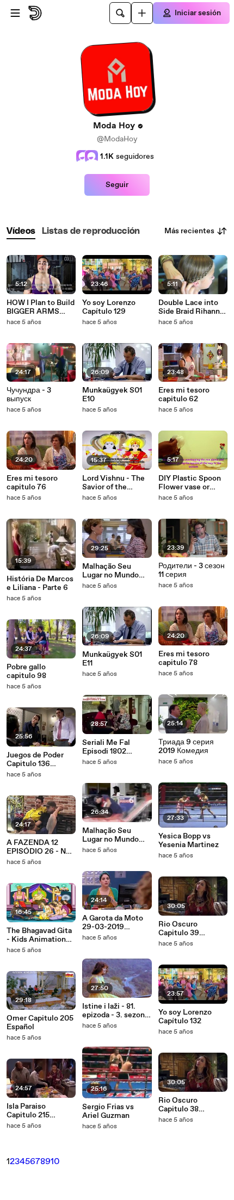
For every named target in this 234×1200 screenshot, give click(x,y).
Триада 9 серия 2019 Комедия (186, 746)
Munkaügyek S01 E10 (112, 394)
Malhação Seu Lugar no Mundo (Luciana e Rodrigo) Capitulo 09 (116, 571)
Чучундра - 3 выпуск (29, 394)
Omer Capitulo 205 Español (40, 1022)
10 (55, 1161)
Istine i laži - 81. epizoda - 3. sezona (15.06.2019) (115, 1010)
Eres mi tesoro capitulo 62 (184, 394)
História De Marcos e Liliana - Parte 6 (40, 583)
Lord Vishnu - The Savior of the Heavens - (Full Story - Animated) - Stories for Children (116, 483)
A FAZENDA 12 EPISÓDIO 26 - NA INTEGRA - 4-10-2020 (39, 847)
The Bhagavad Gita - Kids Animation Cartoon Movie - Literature (39, 935)
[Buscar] (120, 13)
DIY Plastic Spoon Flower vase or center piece (189, 483)
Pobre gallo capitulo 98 (26, 671)
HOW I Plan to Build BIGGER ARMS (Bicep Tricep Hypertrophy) (41, 307)
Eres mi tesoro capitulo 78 (184, 658)
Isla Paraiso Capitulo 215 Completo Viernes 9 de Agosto (39, 1111)
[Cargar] (142, 13)
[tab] (21, 231)
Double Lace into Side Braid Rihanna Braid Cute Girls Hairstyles (191, 307)
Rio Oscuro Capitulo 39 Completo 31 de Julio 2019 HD (185, 928)
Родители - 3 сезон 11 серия (191, 570)
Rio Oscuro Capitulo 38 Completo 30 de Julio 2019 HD (186, 1105)
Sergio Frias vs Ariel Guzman (108, 1111)
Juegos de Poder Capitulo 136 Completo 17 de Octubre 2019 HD (37, 759)
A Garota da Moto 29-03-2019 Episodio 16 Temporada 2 (112, 922)
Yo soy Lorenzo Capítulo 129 (109, 307)
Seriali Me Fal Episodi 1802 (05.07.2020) (106, 747)
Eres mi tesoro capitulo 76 (32, 483)
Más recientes (189, 231)
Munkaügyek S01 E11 (112, 659)
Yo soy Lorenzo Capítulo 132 (185, 1016)
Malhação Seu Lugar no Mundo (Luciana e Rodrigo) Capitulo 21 (116, 835)
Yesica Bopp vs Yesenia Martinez (188, 840)
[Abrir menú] (15, 13)
